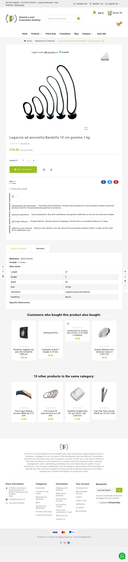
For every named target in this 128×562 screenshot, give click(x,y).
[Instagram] (64, 542)
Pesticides (40, 488)
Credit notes (81, 501)
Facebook (103, 182)
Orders (79, 497)
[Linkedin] (68, 542)
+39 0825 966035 (28, 3)
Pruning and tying (44, 512)
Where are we (62, 516)
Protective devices (44, 515)
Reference (14, 259)
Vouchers (80, 508)
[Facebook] (60, 542)
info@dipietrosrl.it (17, 499)
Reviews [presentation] (40, 248)
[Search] (78, 18)
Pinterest (116, 182)
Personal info (82, 488)
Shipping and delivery (62, 489)
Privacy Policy (114, 503)
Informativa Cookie (61, 506)
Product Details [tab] (18, 248)
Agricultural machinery (41, 507)
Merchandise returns (81, 493)
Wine (38, 503)
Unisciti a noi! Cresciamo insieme (30, 18)
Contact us (61, 519)
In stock (13, 262)
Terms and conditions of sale (64, 511)
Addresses (80, 504)
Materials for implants (41, 498)
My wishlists (81, 511)
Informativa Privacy (61, 500)
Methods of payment (61, 495)
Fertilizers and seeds (42, 493)
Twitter (109, 182)
